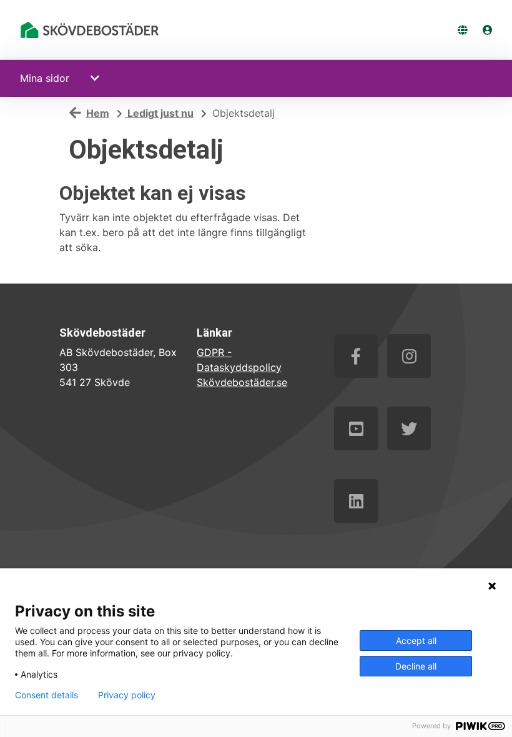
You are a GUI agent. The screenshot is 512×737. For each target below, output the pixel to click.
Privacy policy (126, 695)
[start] (92, 30)
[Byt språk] (463, 30)
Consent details (46, 695)
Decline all (415, 666)
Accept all (416, 640)
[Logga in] (488, 30)
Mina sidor (44, 78)
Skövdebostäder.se (242, 382)
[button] (96, 78)
